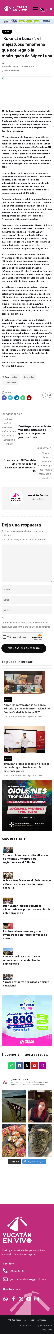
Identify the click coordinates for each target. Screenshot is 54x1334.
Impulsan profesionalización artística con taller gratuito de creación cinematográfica (26, 767)
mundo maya (10, 382)
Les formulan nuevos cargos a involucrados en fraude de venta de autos (25, 934)
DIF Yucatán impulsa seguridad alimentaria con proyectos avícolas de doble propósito (27, 909)
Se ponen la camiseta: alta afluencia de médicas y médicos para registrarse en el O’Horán (25, 858)
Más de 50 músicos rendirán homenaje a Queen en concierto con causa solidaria (27, 884)
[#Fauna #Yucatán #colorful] (40, 1140)
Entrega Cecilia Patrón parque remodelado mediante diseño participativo (22, 960)
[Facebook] (19, 1065)
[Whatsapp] (11, 1065)
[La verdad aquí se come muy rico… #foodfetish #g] (14, 1140)
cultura (15, 377)
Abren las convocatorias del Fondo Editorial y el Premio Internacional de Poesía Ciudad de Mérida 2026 (27, 708)
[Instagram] (42, 1065)
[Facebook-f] (13, 1298)
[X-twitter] (27, 1065)
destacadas (29, 377)
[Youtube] (34, 1065)
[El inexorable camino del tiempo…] (14, 1106)
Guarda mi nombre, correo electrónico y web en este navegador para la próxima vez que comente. (26, 624)
